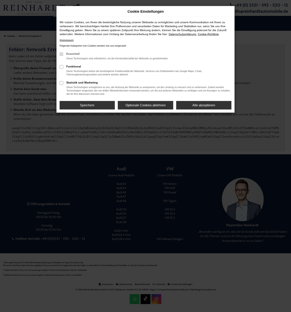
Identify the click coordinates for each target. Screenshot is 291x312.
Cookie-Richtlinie (208, 34)
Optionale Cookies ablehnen (146, 105)
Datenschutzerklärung (182, 34)
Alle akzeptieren (203, 105)
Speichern (87, 105)
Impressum (67, 40)
